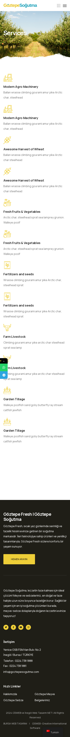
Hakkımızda (10, 694)
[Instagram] (28, 627)
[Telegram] (4, 375)
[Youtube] (20, 627)
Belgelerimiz (42, 700)
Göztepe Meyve (45, 694)
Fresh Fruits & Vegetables (21, 212)
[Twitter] (5, 627)
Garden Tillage (14, 399)
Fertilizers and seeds (18, 274)
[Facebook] (13, 627)
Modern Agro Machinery (20, 87)
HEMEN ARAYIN (19, 559)
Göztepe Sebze (13, 700)
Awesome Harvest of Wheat (23, 149)
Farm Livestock (14, 337)
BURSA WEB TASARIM (15, 723)
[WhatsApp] (4, 367)
